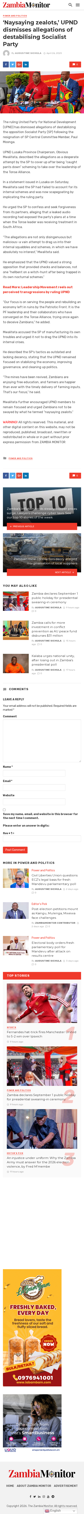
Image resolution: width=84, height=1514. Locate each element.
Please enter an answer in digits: (26, 825)
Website (8, 795)
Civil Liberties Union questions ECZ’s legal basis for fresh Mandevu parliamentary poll (55, 879)
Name (8, 767)
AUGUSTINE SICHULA (28, 53)
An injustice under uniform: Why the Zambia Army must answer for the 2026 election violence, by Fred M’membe (41, 1162)
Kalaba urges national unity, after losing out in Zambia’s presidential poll (53, 660)
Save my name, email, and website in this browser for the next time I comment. (40, 816)
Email (7, 781)
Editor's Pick (39, 904)
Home (10, 1486)
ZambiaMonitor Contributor (55, 923)
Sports (11, 1027)
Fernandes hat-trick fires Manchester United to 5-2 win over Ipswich (41, 1034)
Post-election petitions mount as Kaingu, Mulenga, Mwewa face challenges (55, 913)
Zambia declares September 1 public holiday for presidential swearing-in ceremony (55, 598)
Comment (10, 716)
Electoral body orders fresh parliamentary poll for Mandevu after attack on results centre (53, 949)
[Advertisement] (42, 1219)
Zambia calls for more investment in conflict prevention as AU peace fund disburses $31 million (54, 629)
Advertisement (66, 1486)
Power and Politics (15, 16)
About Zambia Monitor (34, 1486)
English (55, 1510)
